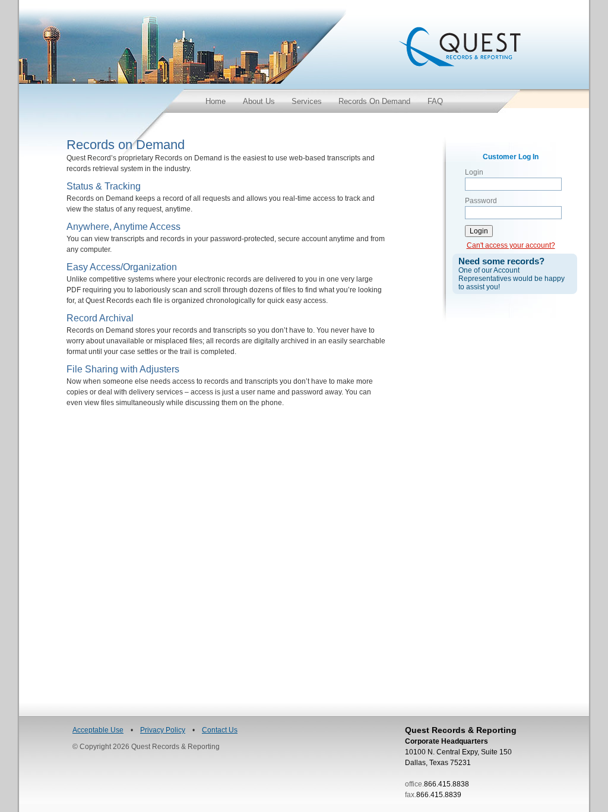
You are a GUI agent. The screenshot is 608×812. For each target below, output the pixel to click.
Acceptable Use (98, 730)
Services (307, 101)
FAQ (435, 101)
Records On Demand (374, 101)
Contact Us (220, 730)
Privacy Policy (162, 730)
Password (481, 201)
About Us (259, 101)
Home (215, 101)
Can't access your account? (511, 245)
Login (474, 172)
